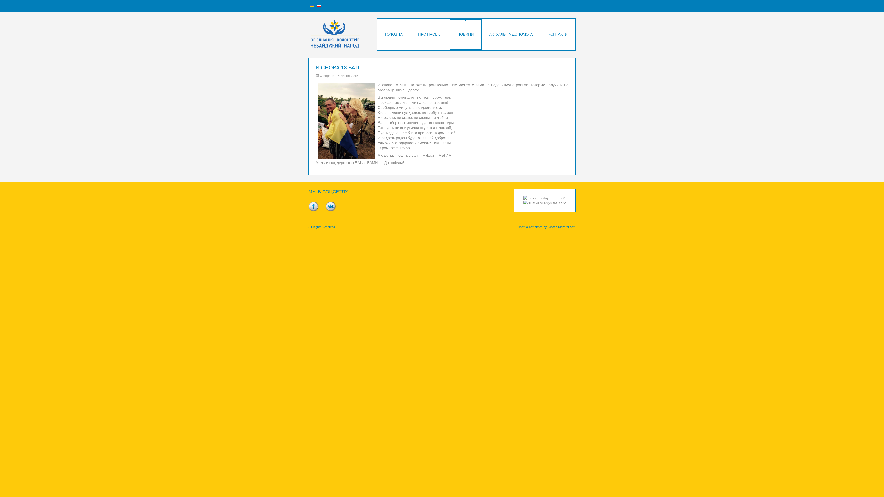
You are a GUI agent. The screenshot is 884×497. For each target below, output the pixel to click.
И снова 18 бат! (337, 68)
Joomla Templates (530, 227)
